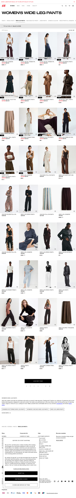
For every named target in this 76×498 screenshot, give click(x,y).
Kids (23, 5)
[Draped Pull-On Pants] (47, 122)
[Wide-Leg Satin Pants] (66, 236)
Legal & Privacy (43, 442)
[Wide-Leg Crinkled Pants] (66, 122)
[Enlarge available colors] (60, 65)
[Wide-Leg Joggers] (28, 159)
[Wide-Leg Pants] (66, 274)
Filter (70, 30)
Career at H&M (24, 436)
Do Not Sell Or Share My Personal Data (45, 451)
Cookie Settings (43, 458)
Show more (5, 412)
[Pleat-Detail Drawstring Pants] (28, 46)
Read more (59, 440)
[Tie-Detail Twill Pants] (66, 84)
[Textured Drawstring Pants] (28, 122)
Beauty (35, 5)
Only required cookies (21, 479)
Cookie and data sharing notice (21, 468)
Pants (15, 426)
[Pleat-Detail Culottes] (9, 84)
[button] (7, 57)
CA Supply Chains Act (44, 449)
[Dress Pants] (47, 312)
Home (28, 5)
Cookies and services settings (21, 485)
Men (18, 5)
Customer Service (44, 436)
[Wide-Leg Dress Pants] (66, 46)
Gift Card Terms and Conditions (44, 446)
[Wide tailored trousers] (66, 312)
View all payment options (52, 493)
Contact (40, 444)
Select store (17, 26)
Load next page (38, 381)
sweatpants (59, 403)
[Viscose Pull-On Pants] (47, 199)
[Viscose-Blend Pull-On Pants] (9, 199)
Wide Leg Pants (22, 426)
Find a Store (42, 440)
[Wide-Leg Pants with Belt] (66, 159)
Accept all (21, 473)
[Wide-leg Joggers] (9, 46)
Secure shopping (43, 454)
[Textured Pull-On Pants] (47, 159)
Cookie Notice (42, 456)
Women (12, 5)
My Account (41, 438)
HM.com (4, 426)
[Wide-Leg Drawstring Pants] (9, 274)
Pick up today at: (8, 26)
